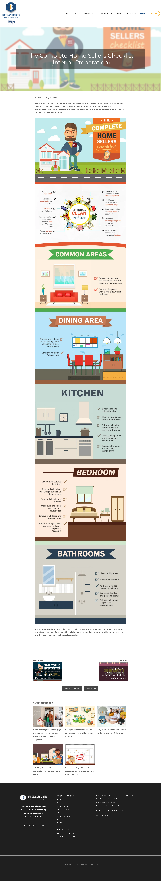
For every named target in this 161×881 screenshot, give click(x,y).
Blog (142, 13)
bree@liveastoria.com (115, 810)
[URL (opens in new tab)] (34, 825)
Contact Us (130, 13)
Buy (68, 13)
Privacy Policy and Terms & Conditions (80, 864)
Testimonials (105, 13)
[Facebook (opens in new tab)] (24, 825)
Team (118, 13)
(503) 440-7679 (111, 805)
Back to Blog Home (72, 689)
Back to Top (91, 689)
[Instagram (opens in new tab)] (29, 825)
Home (154, 13)
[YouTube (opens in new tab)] (38, 825)
